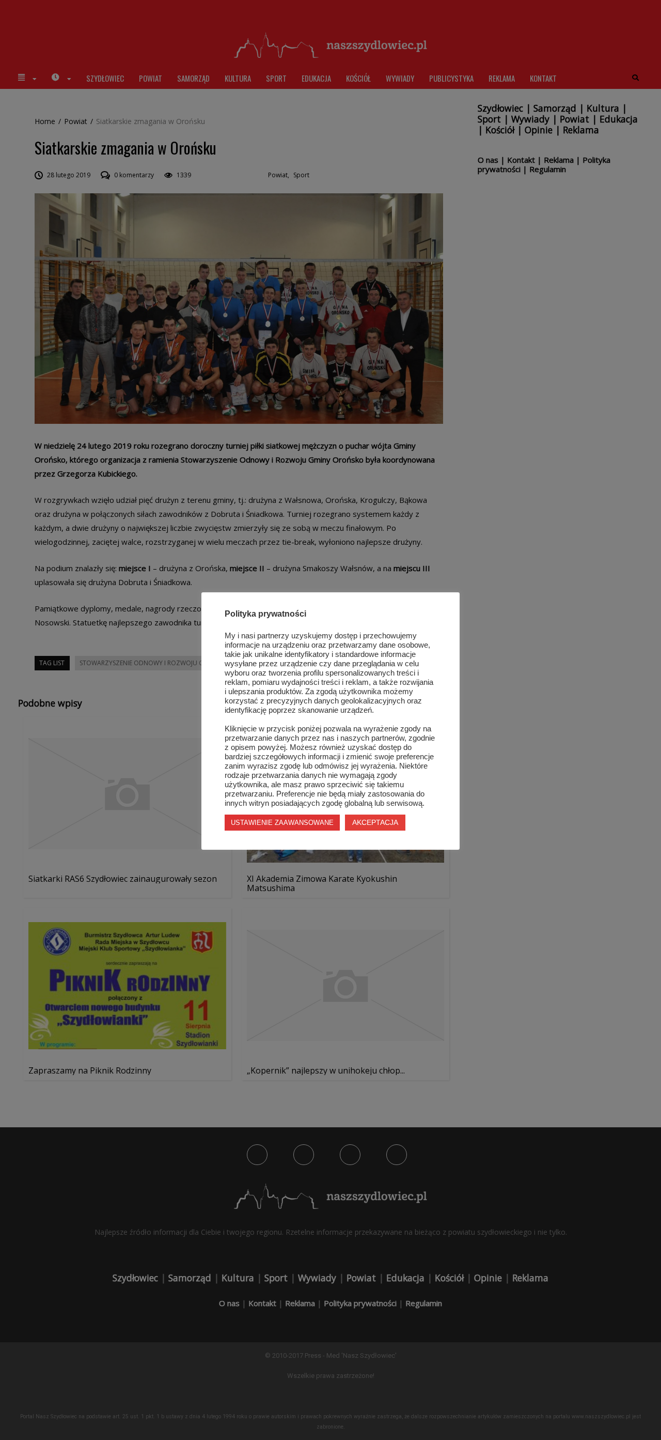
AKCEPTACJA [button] (375, 822)
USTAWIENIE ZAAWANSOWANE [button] (282, 822)
